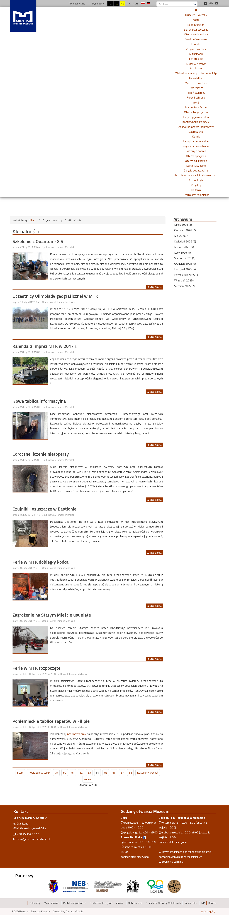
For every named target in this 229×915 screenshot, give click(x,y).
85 (105, 772)
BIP (203, 903)
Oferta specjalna (196, 156)
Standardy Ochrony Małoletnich (163, 903)
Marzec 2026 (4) (184, 247)
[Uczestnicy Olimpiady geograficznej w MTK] (30, 317)
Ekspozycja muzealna (196, 117)
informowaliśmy (77, 734)
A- (130, 3)
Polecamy (35, 903)
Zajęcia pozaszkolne (196, 170)
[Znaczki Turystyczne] (174, 886)
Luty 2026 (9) (182, 252)
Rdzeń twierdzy (195, 92)
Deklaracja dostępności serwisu (107, 903)
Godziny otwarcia (196, 151)
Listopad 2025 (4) (185, 269)
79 (56, 772)
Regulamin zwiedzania (196, 146)
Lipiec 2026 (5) (183, 224)
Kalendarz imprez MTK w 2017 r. (45, 346)
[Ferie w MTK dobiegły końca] (30, 586)
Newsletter (196, 78)
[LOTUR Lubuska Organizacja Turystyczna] (155, 886)
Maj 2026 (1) (181, 236)
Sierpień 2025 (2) (184, 286)
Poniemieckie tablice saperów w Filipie (51, 721)
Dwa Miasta (196, 88)
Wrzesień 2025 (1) (185, 280)
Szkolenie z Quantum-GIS (38, 241)
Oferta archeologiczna (195, 195)
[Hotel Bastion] (108, 886)
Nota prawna (135, 903)
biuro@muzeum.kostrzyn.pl (33, 839)
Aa (110, 3)
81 (72, 772)
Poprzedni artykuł (39, 772)
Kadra (196, 20)
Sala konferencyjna (196, 39)
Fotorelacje (196, 59)
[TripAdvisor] (211, 3)
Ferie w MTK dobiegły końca (41, 561)
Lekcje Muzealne (196, 165)
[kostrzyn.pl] (53, 886)
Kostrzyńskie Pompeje (196, 122)
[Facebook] (206, 3)
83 (89, 772)
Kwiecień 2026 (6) (185, 241)
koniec (87, 779)
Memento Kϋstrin (196, 107)
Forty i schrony (196, 97)
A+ (136, 3)
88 (130, 772)
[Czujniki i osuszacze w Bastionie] (30, 533)
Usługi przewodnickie (196, 141)
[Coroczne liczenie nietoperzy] (30, 478)
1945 (196, 102)
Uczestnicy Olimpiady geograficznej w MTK (55, 296)
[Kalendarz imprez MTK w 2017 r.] (30, 370)
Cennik (196, 136)
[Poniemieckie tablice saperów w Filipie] (30, 745)
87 (122, 772)
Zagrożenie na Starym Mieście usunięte (52, 614)
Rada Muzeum (195, 25)
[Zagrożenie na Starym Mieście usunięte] (30, 639)
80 (64, 772)
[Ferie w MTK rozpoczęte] (30, 692)
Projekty (196, 185)
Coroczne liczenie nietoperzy (41, 453)
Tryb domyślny (77, 3)
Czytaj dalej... (154, 287)
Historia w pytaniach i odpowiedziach (196, 175)
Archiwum (196, 68)
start (20, 772)
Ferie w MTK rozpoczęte (36, 667)
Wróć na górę (208, 911)
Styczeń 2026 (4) (184, 258)
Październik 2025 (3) (186, 275)
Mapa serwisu (51, 903)
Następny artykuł (147, 772)
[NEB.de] (75, 886)
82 (81, 772)
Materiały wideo (196, 63)
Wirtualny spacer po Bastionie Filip (196, 73)
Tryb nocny (97, 3)
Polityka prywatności (74, 903)
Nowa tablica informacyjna (39, 401)
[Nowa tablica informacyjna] (30, 425)
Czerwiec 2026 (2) (185, 230)
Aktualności (196, 54)
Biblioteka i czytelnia (196, 29)
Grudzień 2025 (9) (185, 263)
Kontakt (196, 44)
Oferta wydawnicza (196, 34)
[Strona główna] (196, 10)
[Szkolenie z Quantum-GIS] (30, 266)
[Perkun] (132, 886)
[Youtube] (216, 3)
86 (114, 772)
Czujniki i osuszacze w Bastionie (44, 508)
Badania (196, 190)
